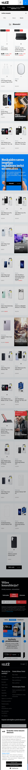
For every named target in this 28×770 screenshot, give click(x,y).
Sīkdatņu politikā (5, 753)
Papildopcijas (15, 768)
